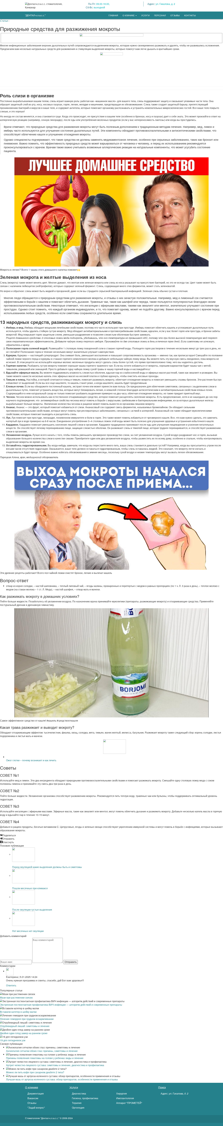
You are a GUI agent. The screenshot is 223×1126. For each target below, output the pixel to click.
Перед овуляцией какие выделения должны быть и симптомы (47, 867)
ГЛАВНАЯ (113, 15)
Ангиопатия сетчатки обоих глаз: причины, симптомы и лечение (42, 1051)
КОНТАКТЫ (190, 15)
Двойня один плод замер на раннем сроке (23, 1033)
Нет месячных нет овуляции (28, 931)
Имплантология (125, 1098)
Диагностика (78, 1093)
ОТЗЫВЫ (175, 15)
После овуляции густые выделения (32, 909)
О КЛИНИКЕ (129, 15)
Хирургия (121, 1093)
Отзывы (31, 1103)
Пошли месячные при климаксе (30, 888)
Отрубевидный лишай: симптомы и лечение (24, 1026)
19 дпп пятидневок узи (12, 1040)
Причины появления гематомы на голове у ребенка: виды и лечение (44, 1058)
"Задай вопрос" (36, 1107)
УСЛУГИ (145, 15)
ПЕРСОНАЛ (160, 15)
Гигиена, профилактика (84, 1098)
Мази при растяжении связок (16, 997)
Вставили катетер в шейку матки (18, 1012)
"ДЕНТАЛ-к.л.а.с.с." (35, 15)
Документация (35, 1093)
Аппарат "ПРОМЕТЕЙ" (129, 1103)
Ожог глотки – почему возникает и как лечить (31, 760)
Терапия (76, 1103)
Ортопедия (77, 1107)
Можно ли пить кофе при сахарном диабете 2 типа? (35, 1072)
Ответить (11, 985)
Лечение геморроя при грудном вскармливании (27, 1019)
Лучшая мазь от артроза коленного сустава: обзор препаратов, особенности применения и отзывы (62, 1079)
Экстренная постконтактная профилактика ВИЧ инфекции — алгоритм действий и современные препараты (61, 1004)
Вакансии (32, 1098)
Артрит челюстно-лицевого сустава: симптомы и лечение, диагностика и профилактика (55, 1065)
